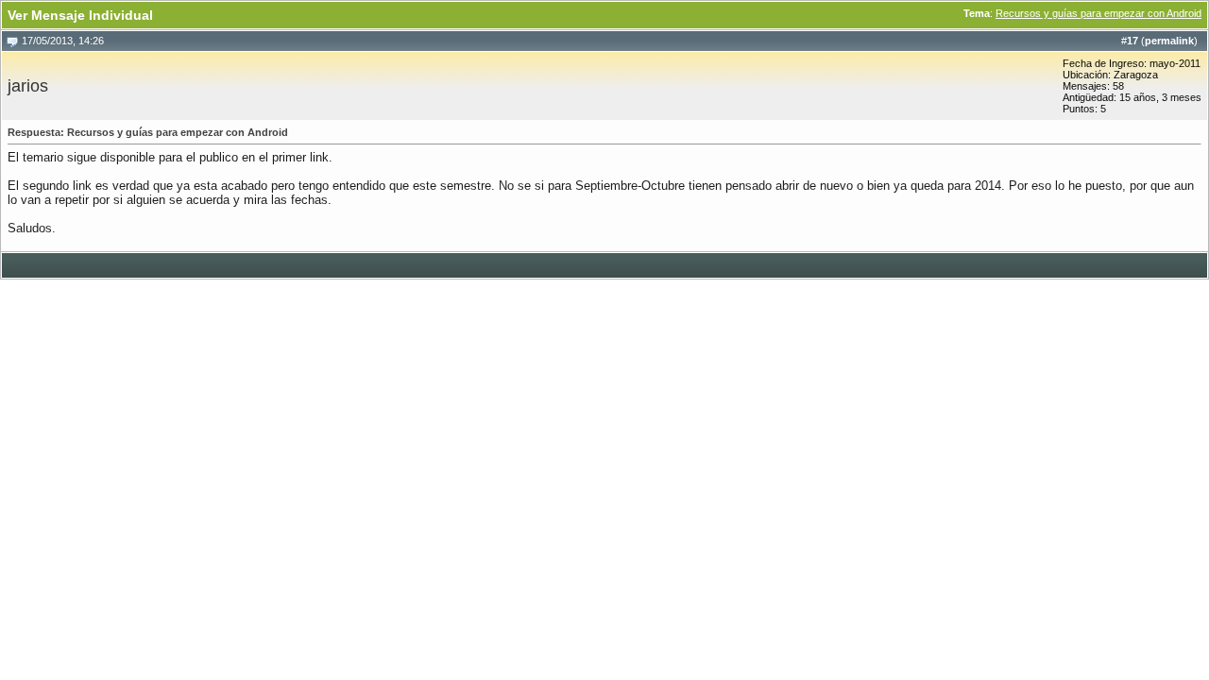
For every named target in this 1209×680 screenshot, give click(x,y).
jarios (28, 85)
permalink (1169, 40)
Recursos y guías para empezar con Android (1098, 13)
